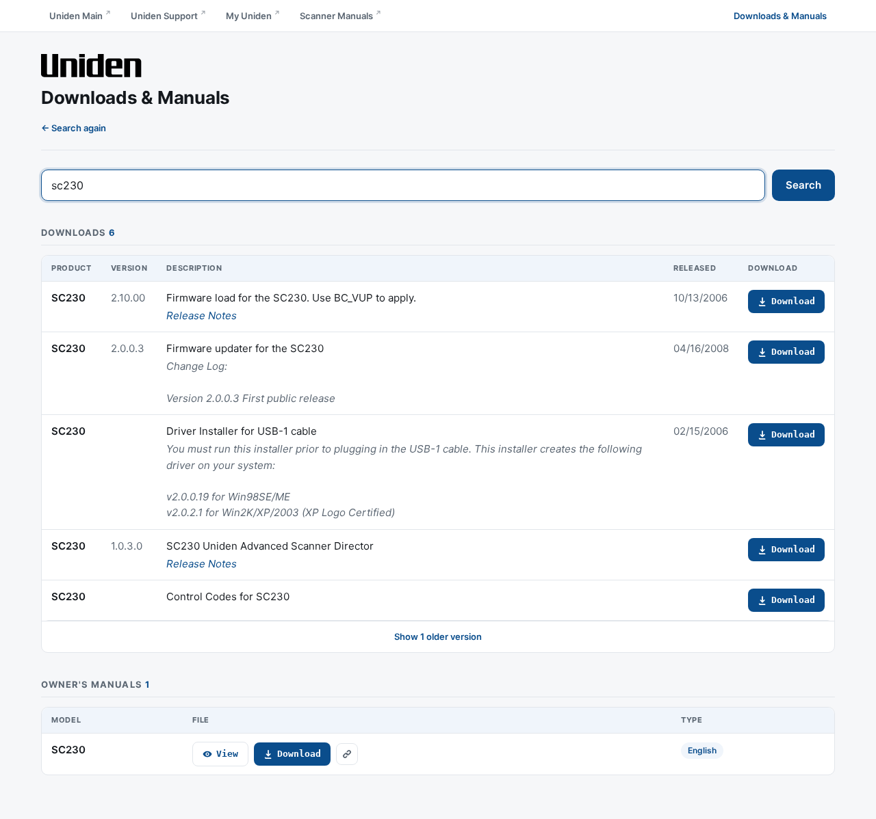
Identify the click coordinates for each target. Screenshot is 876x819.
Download (793, 301)
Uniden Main (76, 16)
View (227, 754)
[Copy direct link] (347, 754)
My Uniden (249, 16)
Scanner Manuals (336, 16)
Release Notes (201, 315)
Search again (78, 127)
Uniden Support (164, 16)
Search (803, 184)
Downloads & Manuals (780, 15)
